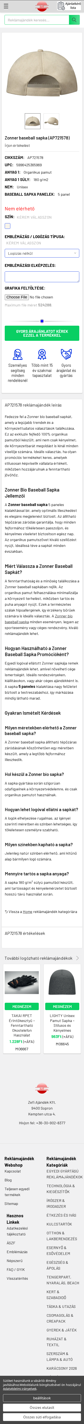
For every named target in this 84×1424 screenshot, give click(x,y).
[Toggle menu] (6, 6)
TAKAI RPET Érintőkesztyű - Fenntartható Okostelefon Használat (22, 1025)
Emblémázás (17, 1251)
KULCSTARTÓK (59, 1224)
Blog (8, 1179)
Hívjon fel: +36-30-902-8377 (42, 1122)
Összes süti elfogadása (42, 1417)
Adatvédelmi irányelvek (19, 1389)
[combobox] (42, 20)
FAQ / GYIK (16, 1269)
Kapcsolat (13, 1171)
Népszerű (15, 1260)
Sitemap (11, 1203)
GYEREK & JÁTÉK (62, 1330)
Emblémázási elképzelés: (30, 265)
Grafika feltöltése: (25, 288)
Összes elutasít (42, 1407)
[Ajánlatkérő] (70, 6)
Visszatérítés (17, 1278)
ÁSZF (11, 1242)
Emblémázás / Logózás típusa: (35, 239)
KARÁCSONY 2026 (62, 1368)
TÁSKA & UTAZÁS (61, 1306)
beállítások (42, 1398)
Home (27, 911)
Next (76, 958)
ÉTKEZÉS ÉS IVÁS (61, 1215)
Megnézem (21, 1006)
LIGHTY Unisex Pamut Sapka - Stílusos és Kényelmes (62, 1023)
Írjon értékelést (17, 145)
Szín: (28, 216)
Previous (71, 958)
